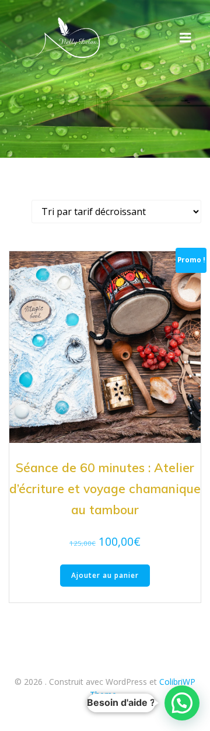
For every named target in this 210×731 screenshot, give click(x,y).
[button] (182, 702)
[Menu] (185, 38)
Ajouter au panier (105, 575)
